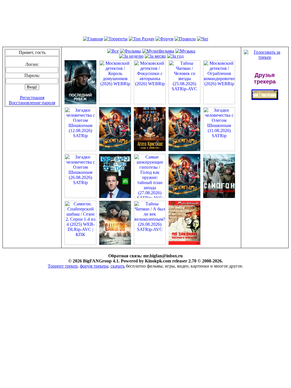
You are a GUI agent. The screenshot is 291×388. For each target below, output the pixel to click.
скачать (118, 266)
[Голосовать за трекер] (265, 57)
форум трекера (94, 266)
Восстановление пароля (32, 102)
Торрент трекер (63, 266)
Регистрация (32, 97)
